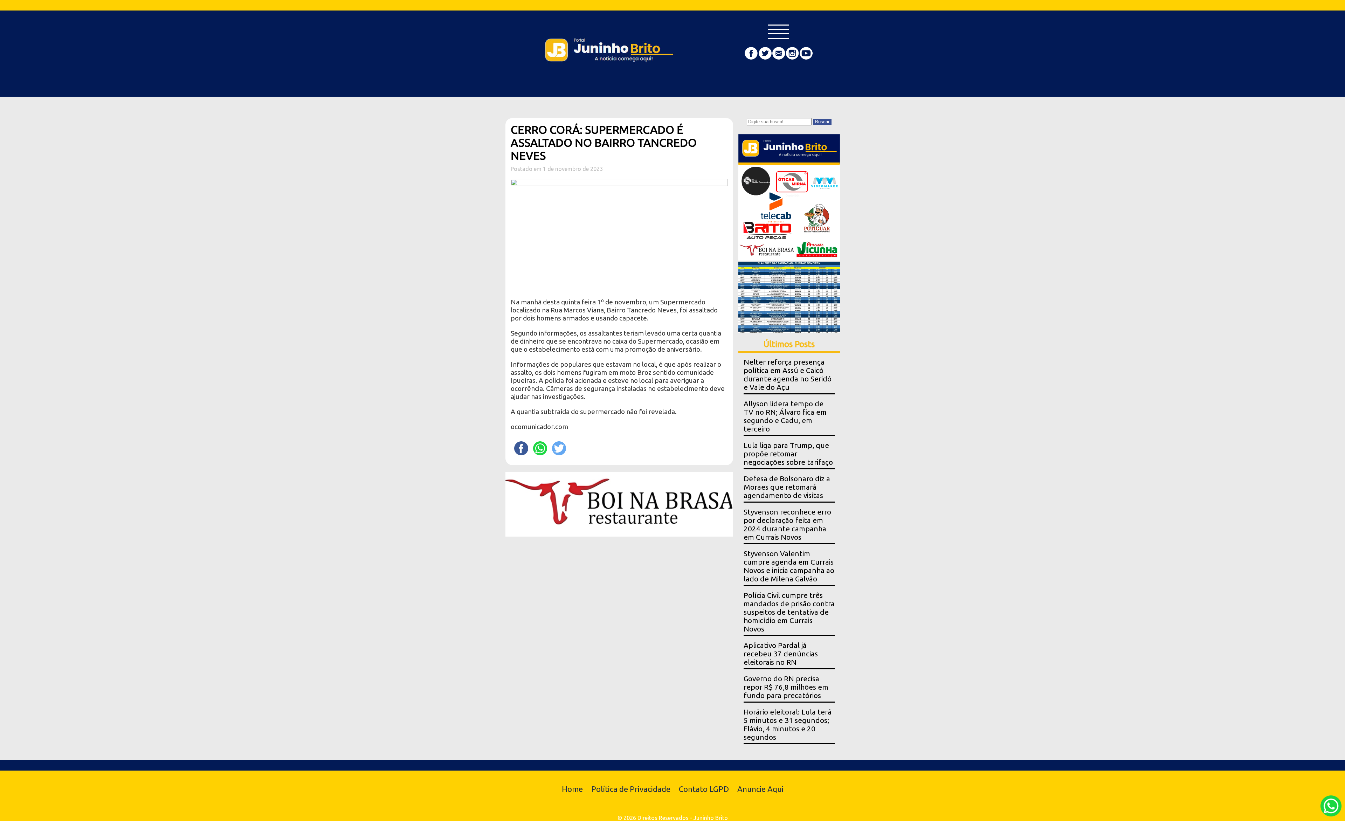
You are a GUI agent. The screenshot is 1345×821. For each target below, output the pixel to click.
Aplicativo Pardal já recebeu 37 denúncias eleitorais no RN (781, 653)
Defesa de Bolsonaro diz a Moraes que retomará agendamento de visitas (787, 487)
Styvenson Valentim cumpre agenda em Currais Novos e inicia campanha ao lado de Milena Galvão (789, 566)
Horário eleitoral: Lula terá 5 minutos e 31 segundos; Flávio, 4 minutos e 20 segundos (788, 724)
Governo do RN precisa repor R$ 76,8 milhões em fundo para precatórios (786, 687)
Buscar (822, 121)
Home (572, 789)
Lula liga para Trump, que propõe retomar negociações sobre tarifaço (788, 453)
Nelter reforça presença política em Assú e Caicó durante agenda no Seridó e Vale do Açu (788, 374)
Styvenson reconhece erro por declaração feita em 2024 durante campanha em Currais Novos (787, 524)
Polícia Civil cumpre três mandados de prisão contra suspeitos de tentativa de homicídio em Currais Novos (789, 612)
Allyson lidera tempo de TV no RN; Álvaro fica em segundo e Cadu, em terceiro (785, 416)
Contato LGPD (704, 789)
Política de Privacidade (630, 789)
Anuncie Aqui (760, 789)
